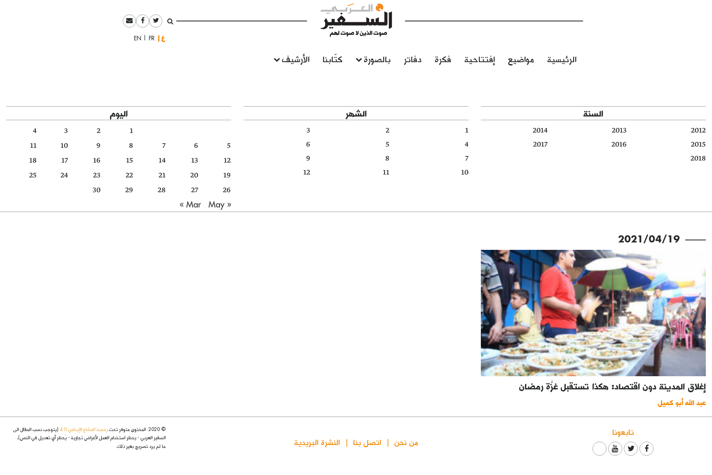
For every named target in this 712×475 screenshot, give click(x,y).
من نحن (406, 442)
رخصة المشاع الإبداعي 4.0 (84, 429)
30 (97, 190)
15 (129, 160)
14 (162, 160)
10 (464, 172)
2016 (619, 144)
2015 (698, 144)
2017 (540, 144)
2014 (540, 130)
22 (129, 175)
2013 (619, 130)
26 (227, 190)
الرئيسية (561, 59)
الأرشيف (295, 59)
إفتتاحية (479, 59)
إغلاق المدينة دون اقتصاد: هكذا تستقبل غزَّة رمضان (612, 386)
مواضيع (521, 59)
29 (129, 190)
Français (149, 38)
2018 (698, 158)
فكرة (443, 59)
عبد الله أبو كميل (682, 402)
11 (386, 172)
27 (194, 190)
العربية (163, 38)
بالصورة (377, 59)
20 (194, 175)
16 (97, 160)
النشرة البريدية (317, 442)
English (135, 38)
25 (33, 175)
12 (306, 172)
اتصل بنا (367, 442)
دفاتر (413, 59)
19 (227, 175)
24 (64, 175)
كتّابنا (332, 59)
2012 (698, 130)
